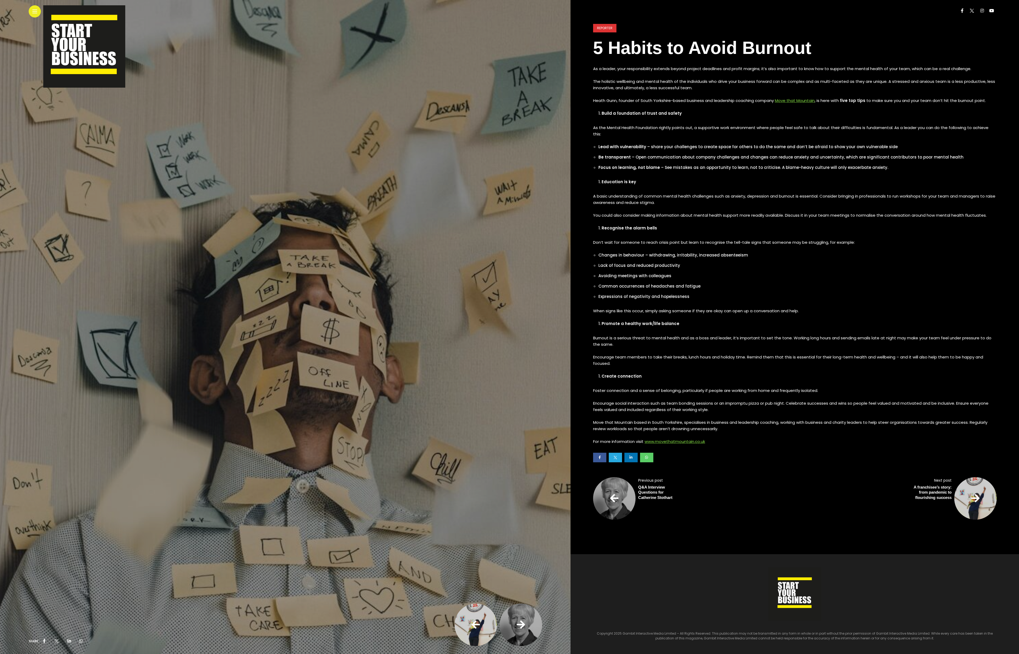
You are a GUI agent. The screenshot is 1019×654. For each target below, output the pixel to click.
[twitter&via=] (56, 641)
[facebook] (44, 641)
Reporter (604, 28)
